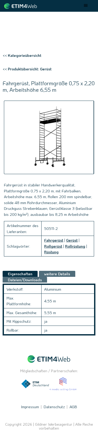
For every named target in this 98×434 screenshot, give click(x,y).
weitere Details (57, 273)
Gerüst (72, 240)
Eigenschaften (20, 273)
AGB (73, 406)
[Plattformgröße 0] (49, 137)
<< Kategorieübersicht (22, 55)
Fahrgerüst (53, 240)
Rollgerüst (53, 246)
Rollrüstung (75, 246)
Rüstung (51, 251)
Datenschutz (54, 406)
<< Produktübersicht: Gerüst (27, 68)
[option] (49, 137)
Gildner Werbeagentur (53, 424)
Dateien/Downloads (25, 279)
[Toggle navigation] (86, 6)
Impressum (30, 406)
